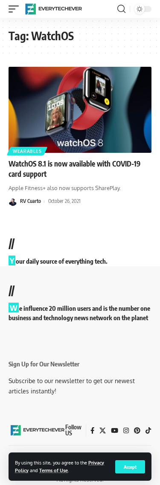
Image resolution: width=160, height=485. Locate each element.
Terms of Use (53, 470)
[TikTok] (148, 430)
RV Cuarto (30, 201)
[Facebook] (92, 430)
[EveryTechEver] (53, 9)
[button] (130, 466)
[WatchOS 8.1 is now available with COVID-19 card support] (80, 110)
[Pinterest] (137, 430)
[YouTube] (114, 430)
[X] (102, 430)
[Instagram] (126, 430)
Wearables (27, 151)
